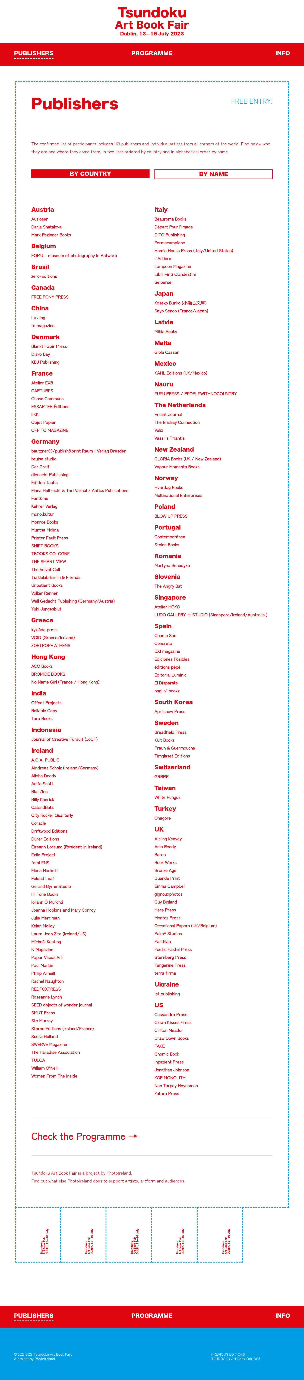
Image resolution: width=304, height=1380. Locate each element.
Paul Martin (42, 965)
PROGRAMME (152, 53)
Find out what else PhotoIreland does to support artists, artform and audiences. (108, 1180)
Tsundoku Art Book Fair (54, 1172)
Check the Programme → (84, 1135)
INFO (282, 53)
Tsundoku (152, 13)
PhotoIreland (119, 1172)
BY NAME (213, 174)
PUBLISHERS (33, 53)
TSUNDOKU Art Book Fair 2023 (235, 1358)
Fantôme (39, 498)
